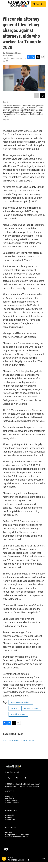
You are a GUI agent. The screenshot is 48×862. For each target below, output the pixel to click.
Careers (8, 818)
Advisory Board (11, 801)
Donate (39, 4)
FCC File (8, 833)
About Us (9, 796)
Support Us (10, 820)
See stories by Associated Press (18, 740)
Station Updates (12, 803)
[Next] (42, 95)
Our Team (9, 798)
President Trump (18, 714)
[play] (4, 858)
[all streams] (44, 858)
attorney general (31, 708)
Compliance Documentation (17, 835)
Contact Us (10, 815)
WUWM (14, 708)
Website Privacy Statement (16, 837)
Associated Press (13, 734)
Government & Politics (20, 702)
